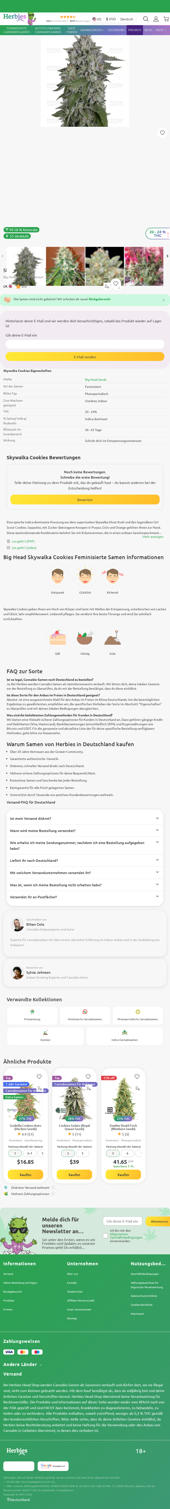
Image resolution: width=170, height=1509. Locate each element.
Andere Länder (20, 1364)
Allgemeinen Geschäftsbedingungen (126, 1235)
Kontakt (72, 1282)
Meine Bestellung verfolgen (20, 1282)
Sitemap (72, 1318)
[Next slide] (167, 256)
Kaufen (25, 1174)
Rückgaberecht (12, 1291)
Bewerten (85, 499)
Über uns (72, 1273)
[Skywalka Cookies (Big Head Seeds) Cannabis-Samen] (85, 133)
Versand (8, 1273)
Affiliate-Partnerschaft (81, 1300)
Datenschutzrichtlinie (144, 1295)
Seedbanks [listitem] (116, 30)
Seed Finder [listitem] (71, 30)
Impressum (137, 1313)
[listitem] (156, 19)
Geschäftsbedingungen (145, 1273)
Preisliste (8, 1300)
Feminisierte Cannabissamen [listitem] (17, 30)
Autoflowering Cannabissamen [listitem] (48, 30)
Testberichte (75, 1291)
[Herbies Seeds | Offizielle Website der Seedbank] (24, 17)
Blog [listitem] (149, 30)
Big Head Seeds (95, 379)
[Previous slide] (2, 256)
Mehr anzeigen (153, 536)
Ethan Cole (35, 924)
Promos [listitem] (134, 30)
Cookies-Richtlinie (142, 1304)
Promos (7, 1309)
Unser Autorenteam (79, 1309)
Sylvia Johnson (38, 972)
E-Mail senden (85, 357)
